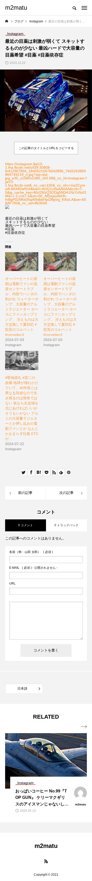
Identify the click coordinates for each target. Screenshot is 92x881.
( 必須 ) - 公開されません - (33, 567)
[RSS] (46, 861)
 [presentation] (84, 726)
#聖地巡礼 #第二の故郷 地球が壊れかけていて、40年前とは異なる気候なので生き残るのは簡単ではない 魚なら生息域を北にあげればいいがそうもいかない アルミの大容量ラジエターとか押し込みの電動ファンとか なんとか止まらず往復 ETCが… (21, 408)
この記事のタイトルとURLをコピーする (46, 148)
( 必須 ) (31, 551)
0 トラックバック (66, 525)
